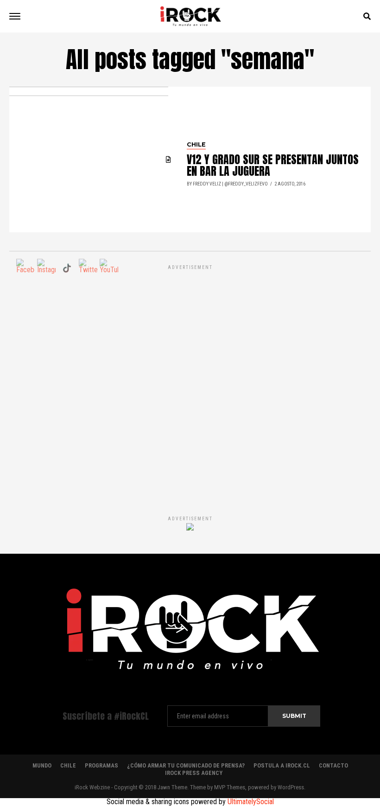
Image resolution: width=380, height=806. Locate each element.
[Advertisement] (190, 380)
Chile (68, 765)
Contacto (333, 765)
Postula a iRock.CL (281, 765)
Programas (101, 765)
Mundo (41, 765)
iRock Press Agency (193, 772)
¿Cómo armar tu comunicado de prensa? (186, 765)
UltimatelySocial (251, 801)
